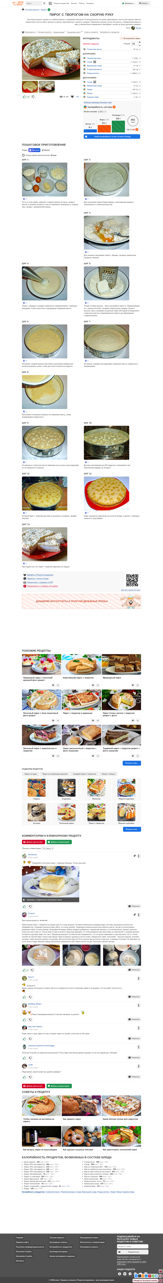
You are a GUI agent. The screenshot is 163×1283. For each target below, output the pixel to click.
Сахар (89, 62)
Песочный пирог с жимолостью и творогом (39, 749)
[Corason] (24, 914)
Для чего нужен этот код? (130, 590)
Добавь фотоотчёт (34, 842)
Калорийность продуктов (109, 32)
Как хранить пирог (72, 1119)
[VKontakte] (136, 1275)
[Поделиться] (161, 1276)
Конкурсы (90, 3)
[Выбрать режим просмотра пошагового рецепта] (25, 198)
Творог (89, 89)
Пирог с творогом (96, 823)
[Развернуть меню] (161, 1281)
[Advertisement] (51, 117)
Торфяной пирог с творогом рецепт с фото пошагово (121, 749)
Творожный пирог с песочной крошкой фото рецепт (37, 679)
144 (28, 97)
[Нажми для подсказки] (114, 107)
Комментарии (59, 32)
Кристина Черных (35, 1026)
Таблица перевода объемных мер (97, 102)
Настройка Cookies (24, 1256)
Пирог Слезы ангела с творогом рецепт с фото (119, 714)
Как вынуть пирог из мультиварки (40, 1150)
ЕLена (138, 28)
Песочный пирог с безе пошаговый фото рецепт (40, 714)
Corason (31, 913)
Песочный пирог (66, 823)
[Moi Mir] (146, 1275)
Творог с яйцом (108, 774)
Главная (19, 1238)
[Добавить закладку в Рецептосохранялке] (72, 96)
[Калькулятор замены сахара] (94, 61)
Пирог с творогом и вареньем (77, 713)
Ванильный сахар (94, 66)
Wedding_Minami (34, 1004)
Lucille (30, 1065)
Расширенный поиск (89, 1238)
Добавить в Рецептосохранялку (40, 575)
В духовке (66, 799)
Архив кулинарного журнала (62, 1256)
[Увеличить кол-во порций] (139, 42)
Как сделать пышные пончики (78, 1150)
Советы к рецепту (91, 32)
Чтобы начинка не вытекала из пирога (38, 1120)
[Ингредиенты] (161, 1271)
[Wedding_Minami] (24, 1005)
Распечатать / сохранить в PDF (40, 582)
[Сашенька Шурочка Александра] (24, 1046)
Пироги (37, 799)
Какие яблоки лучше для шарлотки (120, 1119)
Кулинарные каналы (89, 1247)
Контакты (20, 1261)
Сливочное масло (94, 49)
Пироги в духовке (126, 799)
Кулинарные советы (58, 1242)
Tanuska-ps (32, 855)
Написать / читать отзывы (38, 579)
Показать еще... (131, 763)
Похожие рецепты (45, 32)
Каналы (74, 3)
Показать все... (132, 829)
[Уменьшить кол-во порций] (139, 45)
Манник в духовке (126, 823)
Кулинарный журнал (59, 1251)
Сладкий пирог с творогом (84, 774)
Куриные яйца (93, 97)
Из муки (36, 823)
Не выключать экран (132, 38)
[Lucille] (24, 1066)
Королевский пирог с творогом (78, 678)
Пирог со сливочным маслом (55, 774)
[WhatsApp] (153, 1275)
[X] (139, 1275)
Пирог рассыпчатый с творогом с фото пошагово (79, 749)
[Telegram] (156, 1275)
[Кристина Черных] (24, 1027)
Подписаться (133, 1252)
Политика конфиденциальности (30, 1247)
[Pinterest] (149, 1275)
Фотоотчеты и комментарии (92, 1242)
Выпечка (96, 799)
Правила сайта (22, 1242)
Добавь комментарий (60, 842)
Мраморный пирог (112, 678)
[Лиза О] (24, 978)
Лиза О (31, 977)
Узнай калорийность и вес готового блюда (112, 136)
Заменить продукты (91, 44)
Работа (81, 3)
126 (77, 97)
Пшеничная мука (94, 58)
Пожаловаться (30, 32)
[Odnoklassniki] (143, 1275)
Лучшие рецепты (57, 1238)
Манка (89, 93)
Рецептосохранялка (61, 3)
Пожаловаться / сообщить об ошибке (42, 586)
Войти (145, 3)
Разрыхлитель (93, 73)
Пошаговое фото (74, 32)
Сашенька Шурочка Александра (41, 1046)
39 (28, 970)
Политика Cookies (24, 1251)
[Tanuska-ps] (24, 855)
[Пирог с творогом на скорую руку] (30, 87)
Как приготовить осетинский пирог (120, 1150)
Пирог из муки (31, 774)
